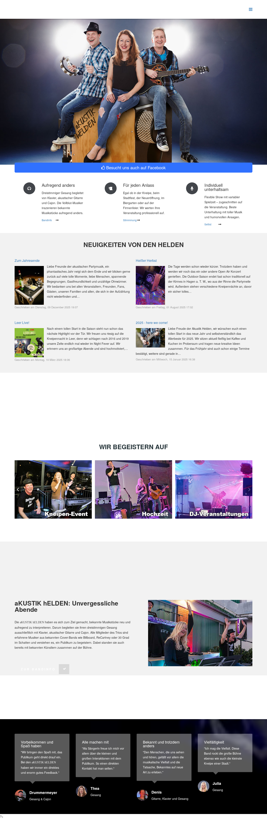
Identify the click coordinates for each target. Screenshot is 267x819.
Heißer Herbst (146, 260)
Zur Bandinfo (38, 669)
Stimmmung (130, 220)
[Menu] (250, 9)
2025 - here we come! (152, 322)
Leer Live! (22, 322)
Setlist (207, 224)
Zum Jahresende (27, 260)
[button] (249, 489)
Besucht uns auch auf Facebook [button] (135, 167)
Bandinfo (47, 220)
